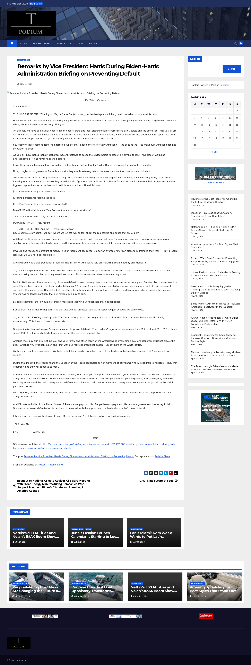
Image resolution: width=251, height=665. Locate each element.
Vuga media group (215, 183)
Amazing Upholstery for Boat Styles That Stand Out (213, 589)
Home (23, 43)
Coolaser (224, 85)
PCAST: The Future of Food (155, 480)
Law (80, 43)
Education (64, 43)
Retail (93, 43)
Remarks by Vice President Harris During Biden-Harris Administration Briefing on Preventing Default (79, 456)
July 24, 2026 (81, 596)
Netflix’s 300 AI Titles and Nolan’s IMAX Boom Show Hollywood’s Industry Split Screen (213, 230)
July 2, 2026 (199, 596)
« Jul (214, 151)
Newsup (19, 660)
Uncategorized (20, 583)
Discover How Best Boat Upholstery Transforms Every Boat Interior (91, 591)
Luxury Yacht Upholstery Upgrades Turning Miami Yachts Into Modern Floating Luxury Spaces (215, 289)
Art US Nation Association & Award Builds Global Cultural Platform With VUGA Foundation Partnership (215, 321)
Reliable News (162, 456)
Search (195, 58)
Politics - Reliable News (50, 464)
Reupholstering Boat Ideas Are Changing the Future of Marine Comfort (35, 591)
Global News (42, 43)
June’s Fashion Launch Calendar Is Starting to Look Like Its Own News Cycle (94, 536)
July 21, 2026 (140, 596)
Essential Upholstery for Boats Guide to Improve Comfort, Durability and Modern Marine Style (214, 338)
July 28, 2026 (22, 596)
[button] (235, 43)
